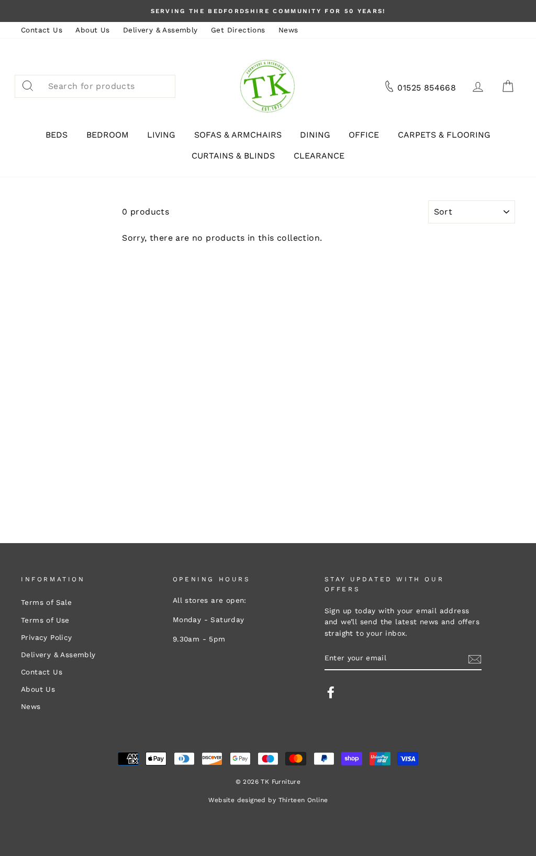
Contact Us (41, 30)
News (288, 30)
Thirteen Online (303, 800)
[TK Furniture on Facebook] (331, 692)
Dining (315, 135)
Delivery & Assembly (160, 30)
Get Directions (238, 30)
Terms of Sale (46, 602)
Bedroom (107, 135)
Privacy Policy (46, 637)
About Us (92, 30)
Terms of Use (45, 620)
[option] (268, 11)
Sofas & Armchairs (238, 135)
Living (161, 135)
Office (364, 135)
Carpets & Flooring (444, 135)
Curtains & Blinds (233, 156)
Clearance (319, 156)
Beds (57, 135)
